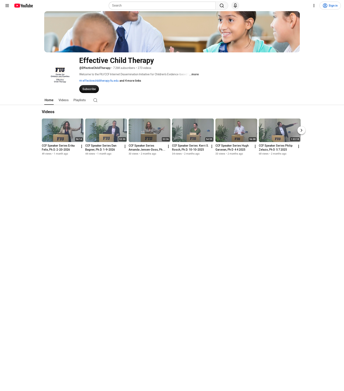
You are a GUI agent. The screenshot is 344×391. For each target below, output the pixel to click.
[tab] (49, 100)
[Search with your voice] (235, 6)
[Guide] (7, 5)
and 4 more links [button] (130, 80)
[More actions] (82, 146)
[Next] (301, 130)
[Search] (221, 6)
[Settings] (314, 5)
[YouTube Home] (23, 5)
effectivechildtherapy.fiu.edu (100, 80)
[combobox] (163, 5)
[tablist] (172, 100)
